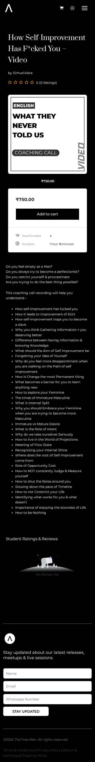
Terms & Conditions (19, 750)
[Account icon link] (72, 8)
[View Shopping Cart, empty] (62, 8)
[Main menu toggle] (84, 8)
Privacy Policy (48, 750)
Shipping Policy (34, 755)
